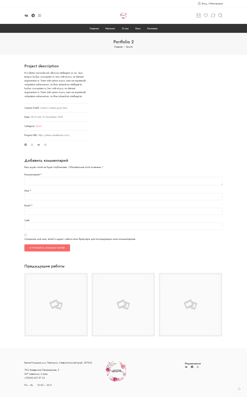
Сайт (26, 220)
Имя (27, 190)
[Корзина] (198, 15)
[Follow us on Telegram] (33, 15)
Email (28, 205)
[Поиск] (220, 15)
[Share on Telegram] (25, 144)
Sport (39, 126)
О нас (125, 28)
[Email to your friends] (45, 144)
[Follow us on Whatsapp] (39, 15)
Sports (129, 46)
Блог (138, 28)
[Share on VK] (38, 144)
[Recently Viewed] (239, 389)
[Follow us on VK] (26, 15)
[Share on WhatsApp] (32, 144)
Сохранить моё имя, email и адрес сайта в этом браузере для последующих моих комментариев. (80, 239)
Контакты (152, 28)
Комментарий (33, 174)
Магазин (110, 28)
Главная (94, 28)
